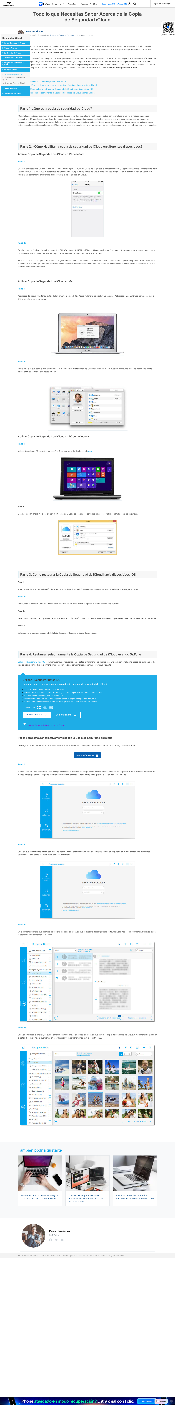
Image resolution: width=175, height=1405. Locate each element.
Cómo (25, 1255)
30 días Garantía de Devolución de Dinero (46, 725)
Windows (39, 707)
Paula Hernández (34, 31)
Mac (45, 707)
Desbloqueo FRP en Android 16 (114, 4)
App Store (51, 707)
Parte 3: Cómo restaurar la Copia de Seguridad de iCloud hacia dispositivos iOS (57, 89)
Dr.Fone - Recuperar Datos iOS (31, 662)
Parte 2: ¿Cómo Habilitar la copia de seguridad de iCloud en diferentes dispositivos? (59, 85)
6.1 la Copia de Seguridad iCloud (12, 74)
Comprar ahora (63, 714)
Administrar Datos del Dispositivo (62, 35)
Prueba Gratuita (34, 714)
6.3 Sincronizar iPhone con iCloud (13, 83)
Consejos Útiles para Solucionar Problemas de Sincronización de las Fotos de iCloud (85, 1198)
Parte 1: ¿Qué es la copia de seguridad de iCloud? (44, 81)
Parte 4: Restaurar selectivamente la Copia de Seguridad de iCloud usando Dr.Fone (58, 93)
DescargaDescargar (85, 755)
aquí (90, 451)
